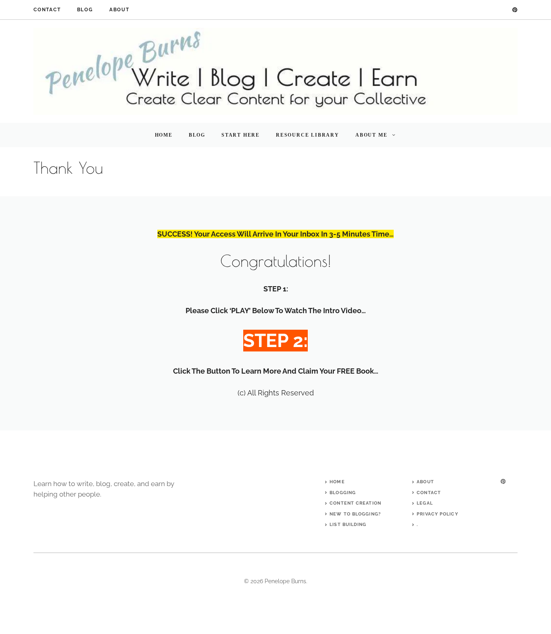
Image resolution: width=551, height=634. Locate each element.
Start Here (240, 135)
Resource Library (307, 135)
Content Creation (355, 503)
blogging (343, 492)
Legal (425, 503)
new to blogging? (355, 514)
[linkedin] (515, 9)
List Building (348, 524)
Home (164, 135)
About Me (371, 135)
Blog (197, 135)
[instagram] (503, 481)
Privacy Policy (437, 514)
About (119, 9)
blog (85, 9)
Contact (47, 9)
